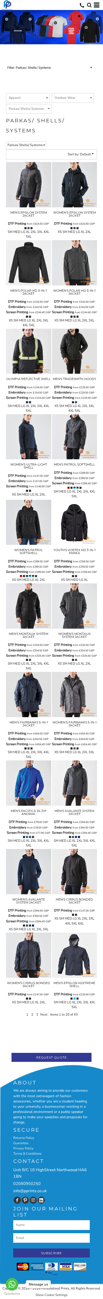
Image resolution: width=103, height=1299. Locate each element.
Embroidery (17, 307)
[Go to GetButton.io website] (12, 1293)
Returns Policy (23, 1138)
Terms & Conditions (27, 1153)
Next (44, 1014)
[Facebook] (17, 1200)
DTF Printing (17, 223)
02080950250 (27, 1183)
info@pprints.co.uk (30, 1191)
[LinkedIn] (41, 1200)
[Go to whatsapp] (12, 1284)
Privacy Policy (23, 1148)
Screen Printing (17, 312)
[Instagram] (33, 1200)
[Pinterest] (25, 1200)
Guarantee (20, 1143)
